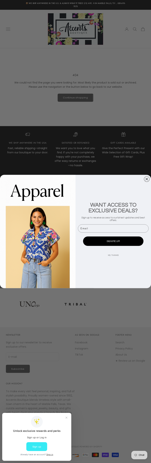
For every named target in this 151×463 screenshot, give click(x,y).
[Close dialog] (147, 179)
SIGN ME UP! (113, 241)
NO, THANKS (113, 255)
